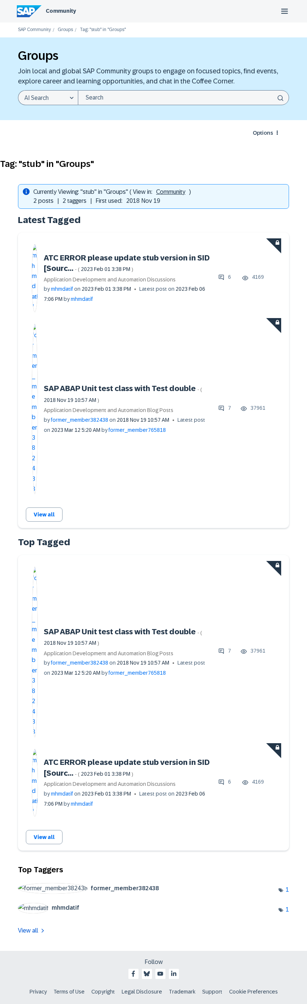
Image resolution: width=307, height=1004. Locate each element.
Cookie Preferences (253, 992)
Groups (65, 29)
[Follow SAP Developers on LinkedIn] (174, 974)
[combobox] (183, 97)
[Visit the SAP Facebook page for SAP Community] (133, 974)
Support (212, 992)
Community (61, 11)
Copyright (103, 992)
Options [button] (263, 133)
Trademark (182, 992)
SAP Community (34, 29)
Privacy (38, 992)
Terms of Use (69, 992)
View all (44, 515)
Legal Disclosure (142, 992)
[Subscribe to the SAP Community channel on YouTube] (160, 974)
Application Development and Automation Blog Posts (108, 410)
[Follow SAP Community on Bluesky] (147, 974)
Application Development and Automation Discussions (110, 280)
